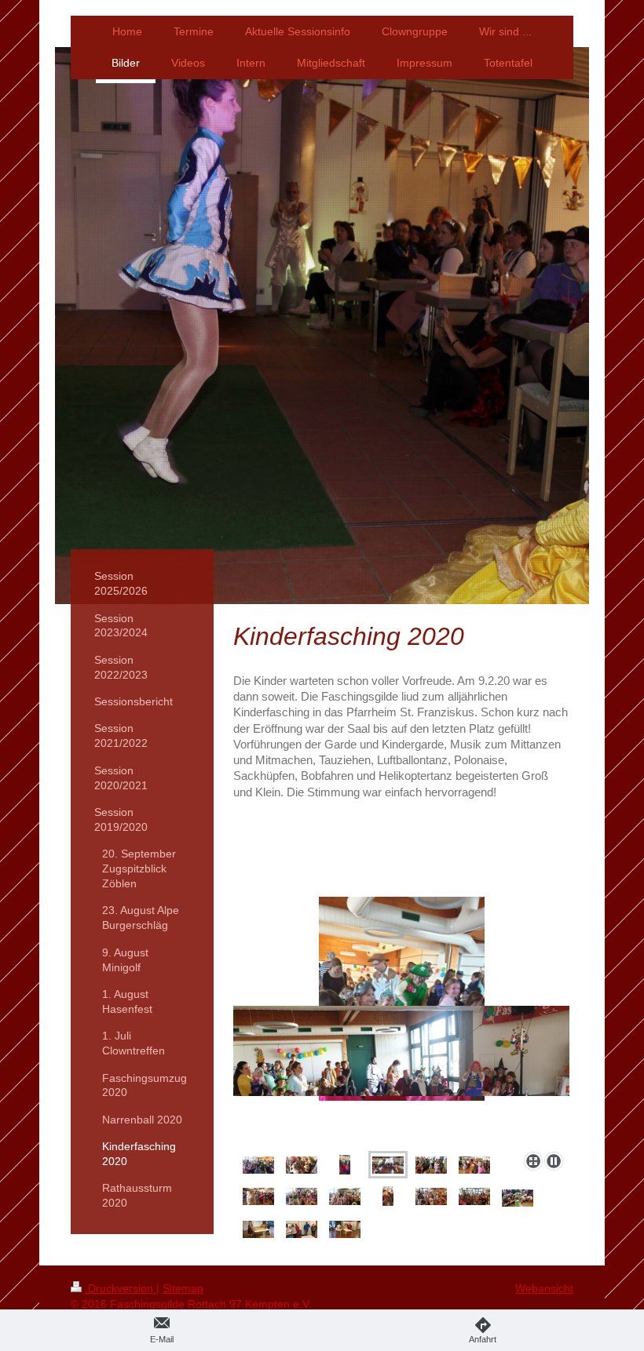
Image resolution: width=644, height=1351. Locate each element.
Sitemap (183, 1288)
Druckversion (120, 1288)
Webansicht (544, 1288)
